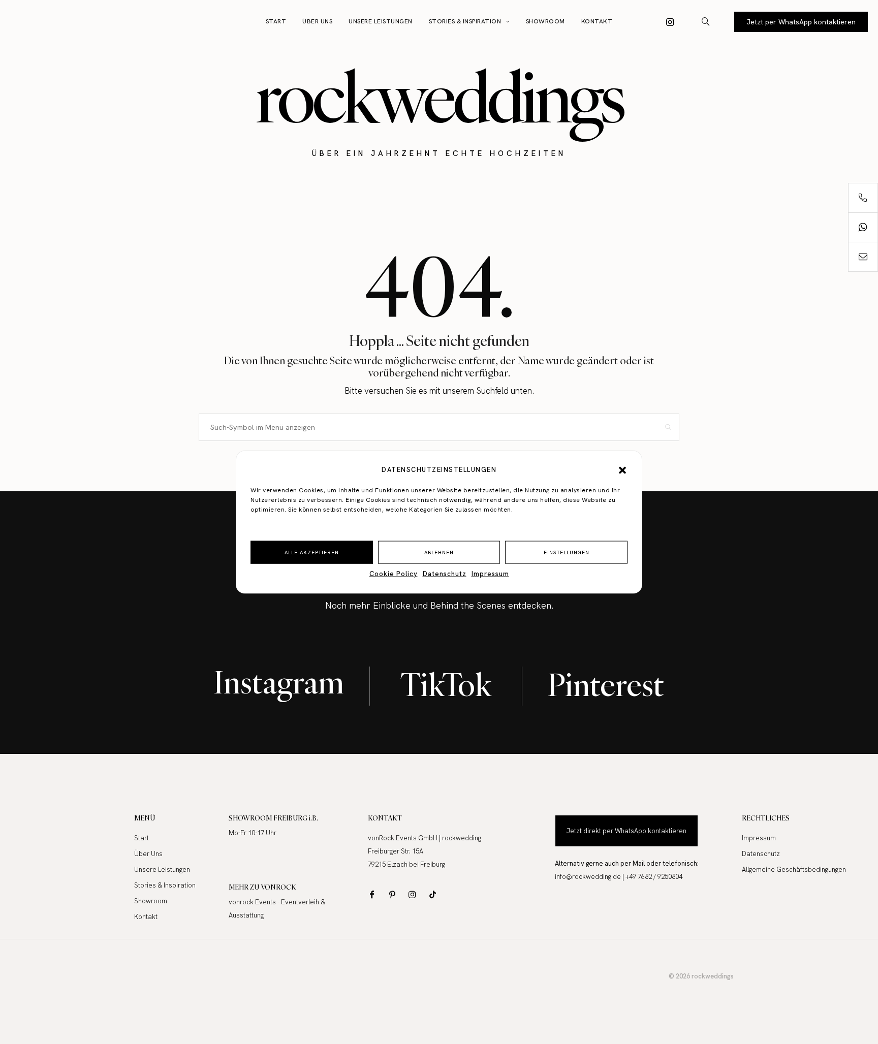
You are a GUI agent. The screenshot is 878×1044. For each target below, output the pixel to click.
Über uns (317, 21)
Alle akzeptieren (312, 552)
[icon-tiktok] (435, 894)
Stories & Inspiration (465, 21)
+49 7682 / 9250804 (653, 876)
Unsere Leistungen (381, 21)
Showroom (545, 21)
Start (276, 21)
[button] (622, 470)
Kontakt (597, 21)
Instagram (279, 682)
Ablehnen (439, 552)
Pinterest (606, 685)
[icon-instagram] (670, 22)
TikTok (445, 685)
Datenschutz (444, 574)
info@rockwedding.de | (590, 876)
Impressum (490, 574)
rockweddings (439, 96)
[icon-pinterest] (394, 894)
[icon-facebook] (374, 894)
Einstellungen (566, 552)
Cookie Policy (393, 574)
